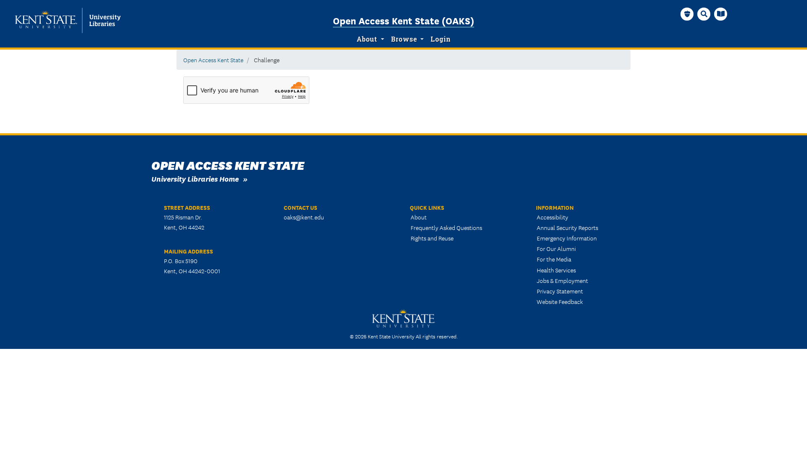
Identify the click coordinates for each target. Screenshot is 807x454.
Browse (404, 39)
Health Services (556, 270)
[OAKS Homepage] (687, 14)
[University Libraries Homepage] (720, 14)
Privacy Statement (560, 291)
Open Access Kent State (213, 59)
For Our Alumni (556, 248)
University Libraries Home (195, 178)
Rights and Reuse (432, 238)
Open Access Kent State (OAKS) (403, 20)
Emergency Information (567, 238)
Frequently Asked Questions (446, 227)
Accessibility (552, 217)
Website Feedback (560, 301)
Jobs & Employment (562, 280)
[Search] (704, 14)
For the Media (554, 259)
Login (440, 39)
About (366, 39)
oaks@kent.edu (304, 217)
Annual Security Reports (567, 227)
